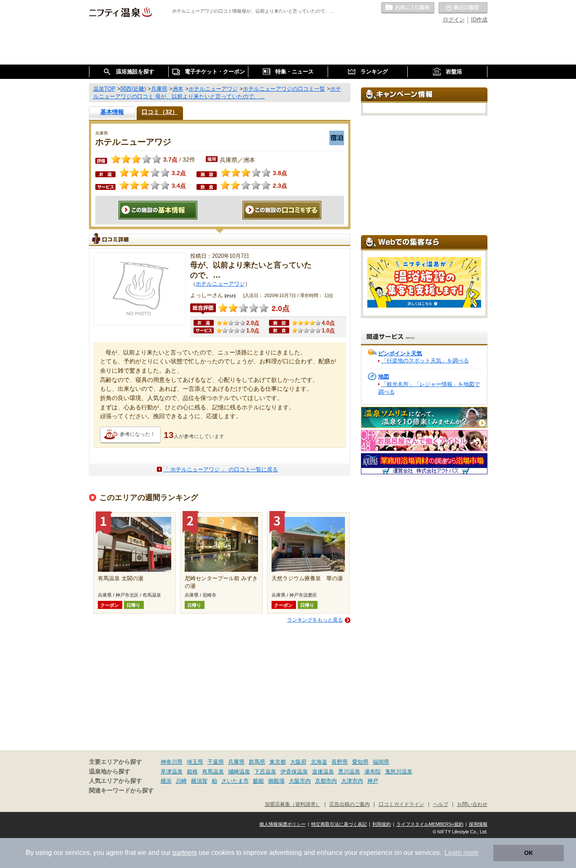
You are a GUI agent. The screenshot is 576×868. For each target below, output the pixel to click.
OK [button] (528, 852)
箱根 (192, 771)
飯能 (258, 781)
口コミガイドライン (401, 804)
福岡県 (381, 762)
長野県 (339, 762)
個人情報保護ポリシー (282, 824)
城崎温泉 (239, 771)
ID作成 (479, 19)
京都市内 (326, 781)
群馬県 (257, 762)
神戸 (372, 781)
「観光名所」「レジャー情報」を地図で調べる (429, 388)
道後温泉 (323, 771)
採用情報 (478, 824)
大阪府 (298, 762)
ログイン (454, 19)
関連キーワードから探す (121, 790)
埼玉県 (195, 762)
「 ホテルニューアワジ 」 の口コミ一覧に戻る (220, 469)
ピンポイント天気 (400, 353)
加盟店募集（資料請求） (292, 804)
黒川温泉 (349, 771)
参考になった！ (137, 434)
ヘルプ (440, 804)
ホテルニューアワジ (220, 284)
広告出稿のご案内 (349, 804)
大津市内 (352, 781)
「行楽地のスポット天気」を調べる (425, 360)
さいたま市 (235, 781)
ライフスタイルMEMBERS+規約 (429, 824)
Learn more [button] (461, 852)
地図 (383, 376)
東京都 (277, 762)
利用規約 (381, 824)
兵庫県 (236, 762)
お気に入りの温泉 (407, 8)
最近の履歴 (463, 8)
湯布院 (372, 771)
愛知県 (360, 762)
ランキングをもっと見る (315, 620)
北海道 (319, 762)
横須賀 (199, 781)
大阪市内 (300, 781)
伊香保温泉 (294, 771)
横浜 (166, 781)
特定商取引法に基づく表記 (339, 824)
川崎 (181, 781)
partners (184, 852)
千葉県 (215, 762)
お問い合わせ (472, 804)
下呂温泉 (265, 771)
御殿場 (276, 781)
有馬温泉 (213, 771)
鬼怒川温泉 (398, 771)
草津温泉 (172, 771)
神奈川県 (172, 762)
